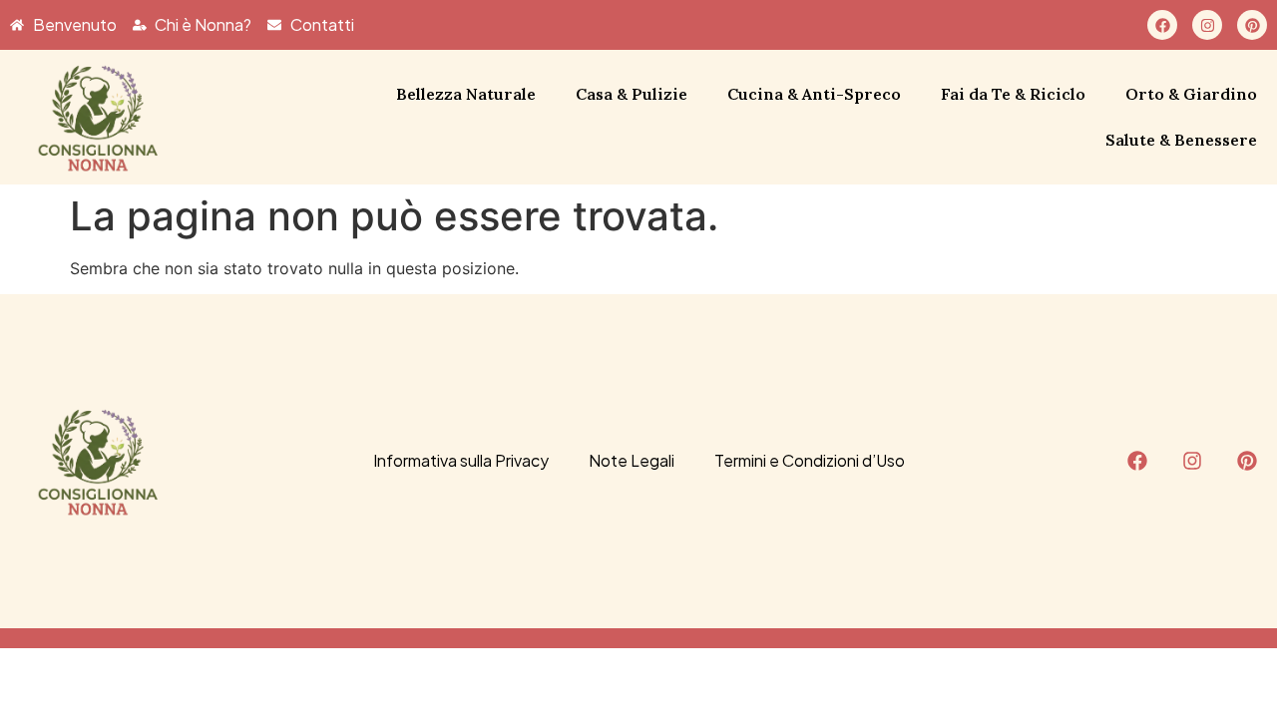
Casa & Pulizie (631, 94)
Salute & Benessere (1181, 140)
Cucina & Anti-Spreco (814, 94)
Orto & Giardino (1191, 94)
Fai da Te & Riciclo (1013, 94)
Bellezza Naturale (466, 94)
